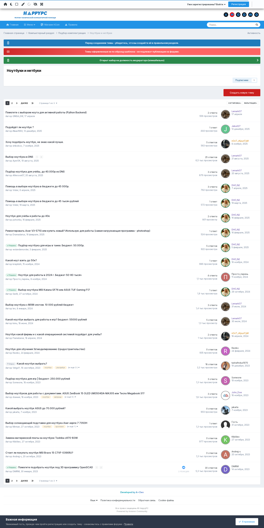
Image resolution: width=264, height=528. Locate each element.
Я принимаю (248, 521)
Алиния (16, 397)
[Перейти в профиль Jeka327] (225, 129)
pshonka (17, 219)
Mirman (16, 426)
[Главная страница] (5, 4)
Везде (246, 24)
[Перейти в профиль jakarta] (225, 410)
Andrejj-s (17, 456)
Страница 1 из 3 (47, 103)
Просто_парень (21, 279)
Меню (30, 24)
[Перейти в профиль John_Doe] (225, 395)
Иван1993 (18, 131)
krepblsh (17, 264)
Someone (17, 382)
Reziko (16, 353)
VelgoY (16, 367)
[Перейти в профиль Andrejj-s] (225, 454)
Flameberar (18, 338)
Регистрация (238, 4)
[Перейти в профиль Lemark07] (225, 114)
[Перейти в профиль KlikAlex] (225, 439)
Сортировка (234, 103)
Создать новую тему (242, 92)
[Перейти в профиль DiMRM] (225, 469)
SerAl (15, 294)
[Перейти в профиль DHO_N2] (225, 188)
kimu (15, 323)
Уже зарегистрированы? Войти (205, 4)
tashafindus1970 (240, 362)
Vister (15, 190)
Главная (13, 24)
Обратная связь (147, 500)
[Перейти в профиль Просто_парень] (225, 277)
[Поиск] (256, 24)
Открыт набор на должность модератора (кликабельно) (132, 60)
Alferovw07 (18, 175)
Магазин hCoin (52, 24)
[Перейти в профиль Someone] (225, 380)
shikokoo (17, 145)
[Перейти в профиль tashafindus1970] (225, 365)
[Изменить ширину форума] (41, 4)
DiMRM (16, 471)
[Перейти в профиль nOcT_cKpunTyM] (225, 144)
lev (14, 308)
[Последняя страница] (32, 103)
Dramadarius (19, 234)
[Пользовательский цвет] (23, 4)
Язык (93, 500)
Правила (72, 24)
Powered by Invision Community (132, 511)
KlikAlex (17, 441)
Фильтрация (250, 103)
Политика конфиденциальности (117, 500)
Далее (24, 103)
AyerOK (16, 160)
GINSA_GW (18, 116)
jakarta (16, 412)
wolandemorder (21, 249)
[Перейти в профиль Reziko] (225, 351)
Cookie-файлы (166, 500)
